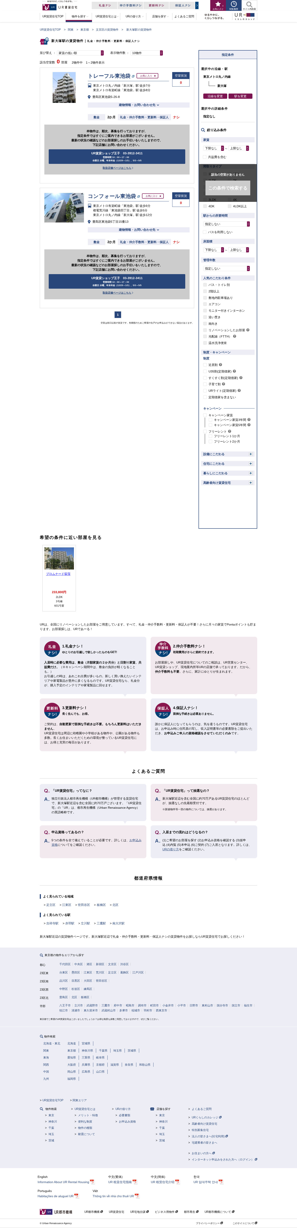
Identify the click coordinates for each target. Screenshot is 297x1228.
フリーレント (218, 431)
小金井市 (168, 1005)
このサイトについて (244, 1223)
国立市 (236, 1005)
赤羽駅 (69, 923)
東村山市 (207, 1005)
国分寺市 (222, 1005)
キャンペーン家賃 (221, 415)
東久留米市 (91, 1010)
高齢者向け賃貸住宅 (217, 482)
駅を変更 (240, 96)
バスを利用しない (220, 232)
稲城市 (136, 1010)
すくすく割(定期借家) (223, 378)
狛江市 (63, 1010)
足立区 (50, 905)
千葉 (51, 1127)
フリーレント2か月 (227, 441)
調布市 (142, 1005)
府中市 (118, 1005)
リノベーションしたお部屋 (227, 330)
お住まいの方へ (202, 1153)
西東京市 (161, 1010)
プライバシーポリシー (208, 1223)
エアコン (215, 304)
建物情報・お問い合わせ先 (137, 105)
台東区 (63, 972)
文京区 (112, 964)
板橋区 (101, 905)
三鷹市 (106, 1005)
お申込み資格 (127, 1121)
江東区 (66, 905)
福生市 (248, 1005)
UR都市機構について (218, 1211)
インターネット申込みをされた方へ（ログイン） (223, 1159)
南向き (213, 323)
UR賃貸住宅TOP (50, 29)
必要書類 (124, 1115)
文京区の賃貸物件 (107, 29)
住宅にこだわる (214, 463)
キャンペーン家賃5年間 (230, 425)
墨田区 (76, 972)
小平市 (181, 1005)
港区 (89, 964)
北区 (115, 905)
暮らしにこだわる (215, 473)
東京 (51, 1115)
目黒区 (76, 980)
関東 (70, 29)
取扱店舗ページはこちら (117, 168)
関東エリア (80, 1100)
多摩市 (123, 1010)
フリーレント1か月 (227, 436)
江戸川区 (138, 972)
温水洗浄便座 (218, 343)
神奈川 (52, 1121)
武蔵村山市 (109, 1010)
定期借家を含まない (222, 397)
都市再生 (190, 1211)
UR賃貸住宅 (116, 1211)
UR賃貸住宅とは (85, 1109)
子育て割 (215, 384)
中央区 (78, 964)
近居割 (213, 365)
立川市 (78, 1005)
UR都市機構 (92, 1211)
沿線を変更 (215, 96)
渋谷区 (124, 964)
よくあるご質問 (202, 1109)
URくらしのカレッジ (205, 1117)
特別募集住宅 (200, 1130)
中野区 (63, 989)
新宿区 (100, 964)
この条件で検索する (227, 188)
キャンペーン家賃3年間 (230, 419)
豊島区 (63, 997)
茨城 (51, 1140)
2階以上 (214, 291)
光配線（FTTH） (220, 336)
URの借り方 (170, 849)
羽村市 (148, 1010)
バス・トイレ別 (219, 284)
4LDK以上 (240, 206)
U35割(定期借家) (220, 371)
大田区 (88, 980)
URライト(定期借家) (222, 390)
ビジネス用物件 (165, 1211)
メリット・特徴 (88, 1115)
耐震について (86, 1134)
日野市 (194, 1005)
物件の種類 (85, 1127)
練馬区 (88, 989)
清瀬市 (76, 1010)
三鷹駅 (101, 923)
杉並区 (76, 989)
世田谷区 (84, 905)
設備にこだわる (214, 454)
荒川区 (100, 972)
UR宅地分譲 (138, 1211)
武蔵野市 (92, 1005)
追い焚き (215, 317)
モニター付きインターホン (227, 310)
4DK (211, 206)
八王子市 (65, 1005)
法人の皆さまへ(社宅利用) (208, 1136)
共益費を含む (217, 157)
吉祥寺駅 (52, 923)
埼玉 (51, 1134)
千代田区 (65, 964)
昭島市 (130, 1005)
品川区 (63, 980)
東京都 (84, 29)
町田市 (154, 1005)
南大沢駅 (118, 923)
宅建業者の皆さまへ (204, 1142)
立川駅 (85, 923)
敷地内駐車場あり (221, 298)
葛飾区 (124, 972)
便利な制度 (85, 1121)
